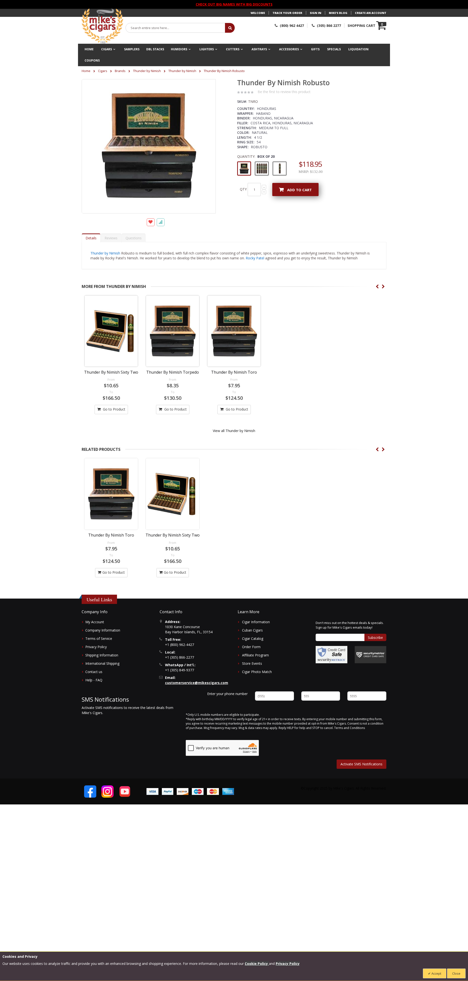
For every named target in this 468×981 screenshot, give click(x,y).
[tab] (91, 237)
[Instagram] (107, 791)
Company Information (102, 630)
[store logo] (102, 26)
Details (91, 238)
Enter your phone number (227, 693)
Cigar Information (256, 622)
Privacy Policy (96, 646)
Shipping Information (101, 655)
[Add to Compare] (161, 222)
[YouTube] (125, 791)
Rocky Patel (255, 258)
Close (456, 973)
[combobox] (175, 28)
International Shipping (102, 663)
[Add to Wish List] (151, 222)
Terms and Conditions (349, 728)
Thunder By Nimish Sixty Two (111, 372)
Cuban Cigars (252, 630)
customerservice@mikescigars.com (196, 682)
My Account (94, 622)
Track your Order (287, 13)
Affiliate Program (255, 655)
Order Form (251, 646)
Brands (120, 71)
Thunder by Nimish (147, 71)
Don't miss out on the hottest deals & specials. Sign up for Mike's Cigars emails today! (350, 625)
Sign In (315, 13)
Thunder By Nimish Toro (234, 372)
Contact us (93, 671)
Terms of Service (98, 638)
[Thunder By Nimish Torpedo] (172, 331)
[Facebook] (90, 791)
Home (86, 71)
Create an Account (370, 13)
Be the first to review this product (284, 91)
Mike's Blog (338, 13)
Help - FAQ (93, 680)
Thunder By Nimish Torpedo (172, 372)
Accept (436, 973)
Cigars (102, 71)
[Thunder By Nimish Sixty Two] (111, 331)
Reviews (111, 238)
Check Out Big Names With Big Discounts (234, 4)
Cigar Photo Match (257, 671)
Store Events (252, 663)
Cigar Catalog (252, 638)
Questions (134, 238)
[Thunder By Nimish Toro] (234, 331)
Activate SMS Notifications (361, 764)
